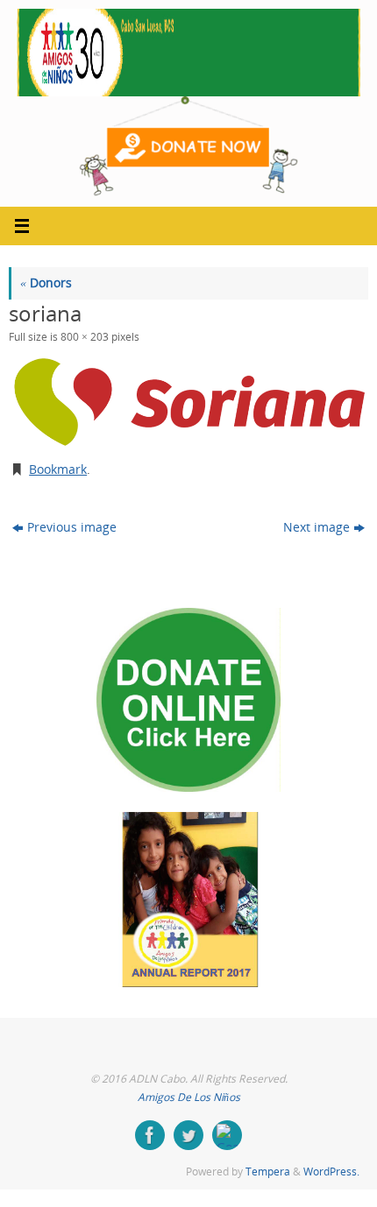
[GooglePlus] (227, 1135)
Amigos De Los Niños (189, 1097)
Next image (316, 527)
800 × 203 (84, 336)
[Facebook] (150, 1135)
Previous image (72, 527)
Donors (46, 283)
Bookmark (58, 469)
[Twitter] (188, 1135)
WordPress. (331, 1171)
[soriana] (188, 401)
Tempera (267, 1171)
